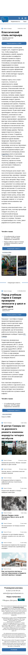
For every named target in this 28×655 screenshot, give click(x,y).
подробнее (5, 154)
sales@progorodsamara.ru (13, 593)
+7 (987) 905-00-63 (12, 624)
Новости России (7, 532)
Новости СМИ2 (6, 255)
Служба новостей (7, 38)
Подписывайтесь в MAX (14, 43)
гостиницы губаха (6, 252)
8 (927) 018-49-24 (13, 591)
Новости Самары (8, 28)
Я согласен (14, 649)
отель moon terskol (7, 414)
